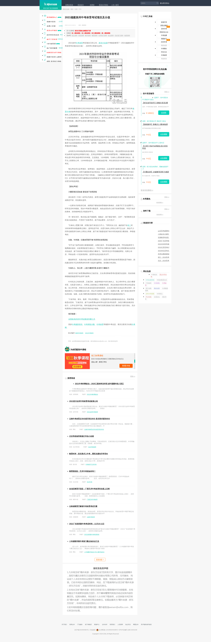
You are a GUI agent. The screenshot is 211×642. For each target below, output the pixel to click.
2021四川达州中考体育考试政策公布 (83, 401)
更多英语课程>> (147, 190)
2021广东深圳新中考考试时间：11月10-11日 (86, 524)
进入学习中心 (164, 3)
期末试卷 (157, 288)
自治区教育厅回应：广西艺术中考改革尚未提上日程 (89, 489)
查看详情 (126, 363)
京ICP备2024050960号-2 (81, 630)
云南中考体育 (91, 517)
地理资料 (127, 35)
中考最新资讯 (77, 324)
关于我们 (64, 624)
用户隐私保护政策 (146, 624)
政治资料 (111, 35)
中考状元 (160, 293)
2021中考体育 (89, 333)
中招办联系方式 (162, 280)
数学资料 (88, 35)
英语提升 (81, 5)
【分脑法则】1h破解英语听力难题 (155, 172)
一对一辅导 (115, 5)
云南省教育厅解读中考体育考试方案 (83, 506)
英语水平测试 (103, 5)
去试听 (163, 113)
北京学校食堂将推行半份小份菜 (81, 436)
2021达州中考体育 (92, 412)
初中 (72, 9)
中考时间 (154, 274)
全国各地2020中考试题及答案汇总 (81, 319)
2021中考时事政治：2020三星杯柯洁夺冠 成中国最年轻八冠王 (99, 384)
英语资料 (81, 35)
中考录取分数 (89, 324)
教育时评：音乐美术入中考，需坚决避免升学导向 (88, 454)
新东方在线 (66, 9)
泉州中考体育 (79, 333)
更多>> (132, 376)
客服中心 (96, 624)
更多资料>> (159, 214)
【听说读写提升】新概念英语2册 (155, 103)
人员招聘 (120, 624)
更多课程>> (159, 202)
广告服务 (80, 624)
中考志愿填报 (150, 280)
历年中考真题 (150, 293)
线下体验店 (88, 624)
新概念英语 (69, 5)
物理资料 (94, 35)
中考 (76, 9)
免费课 (92, 5)
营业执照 (92, 630)
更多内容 (99, 559)
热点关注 (128, 624)
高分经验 (148, 297)
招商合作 (72, 624)
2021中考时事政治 (92, 394)
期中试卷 (148, 288)
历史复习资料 (119, 35)
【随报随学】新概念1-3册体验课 (155, 124)
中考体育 (79, 43)
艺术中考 (93, 464)
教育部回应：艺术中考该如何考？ (82, 471)
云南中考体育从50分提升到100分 (94, 429)
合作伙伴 (104, 624)
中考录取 (157, 283)
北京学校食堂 (92, 447)
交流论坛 (157, 297)
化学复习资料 (102, 35)
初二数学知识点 (99, 552)
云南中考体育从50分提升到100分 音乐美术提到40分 (89, 419)
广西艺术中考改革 (92, 499)
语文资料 (74, 35)
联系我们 (112, 624)
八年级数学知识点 (89, 552)
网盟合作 (135, 624)
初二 (129, 225)
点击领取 (163, 134)
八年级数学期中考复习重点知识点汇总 (84, 541)
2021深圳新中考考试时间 (91, 534)
